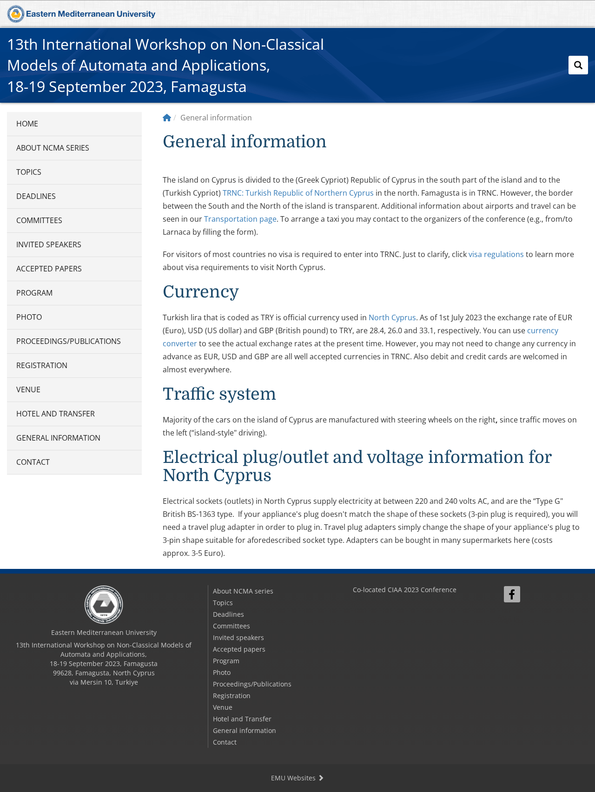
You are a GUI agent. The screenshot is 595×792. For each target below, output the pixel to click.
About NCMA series (52, 148)
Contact (33, 462)
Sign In (509, 619)
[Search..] (578, 65)
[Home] (167, 117)
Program (34, 293)
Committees (39, 220)
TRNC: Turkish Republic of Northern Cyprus (298, 193)
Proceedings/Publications (68, 341)
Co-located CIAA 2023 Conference (404, 589)
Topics (28, 172)
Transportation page (240, 219)
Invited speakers (48, 244)
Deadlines (36, 196)
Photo (29, 317)
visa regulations (496, 254)
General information (58, 438)
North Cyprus (392, 317)
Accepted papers (49, 269)
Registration (41, 365)
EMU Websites (294, 777)
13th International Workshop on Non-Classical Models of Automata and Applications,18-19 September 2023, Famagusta (165, 65)
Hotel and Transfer (55, 414)
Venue (28, 389)
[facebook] (512, 594)
